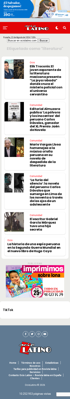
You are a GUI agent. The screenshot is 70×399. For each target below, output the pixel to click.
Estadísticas (52, 363)
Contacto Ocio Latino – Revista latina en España (35, 375)
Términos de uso (30, 363)
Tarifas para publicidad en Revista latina (34, 369)
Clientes (35, 378)
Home (12, 363)
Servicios (35, 372)
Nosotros (35, 366)
